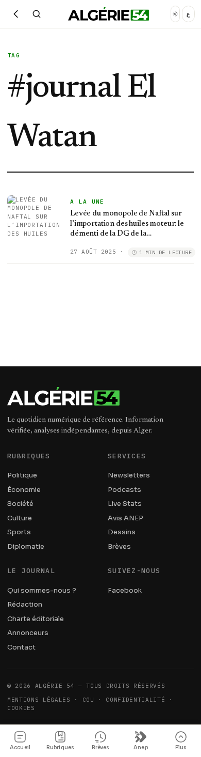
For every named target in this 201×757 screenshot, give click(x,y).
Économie (24, 489)
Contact (21, 647)
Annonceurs (27, 632)
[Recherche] (36, 14)
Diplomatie (25, 546)
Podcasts (124, 489)
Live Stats (125, 503)
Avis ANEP (125, 518)
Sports (19, 532)
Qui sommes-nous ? (41, 590)
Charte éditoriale (35, 618)
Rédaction (24, 604)
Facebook (125, 590)
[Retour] (16, 14)
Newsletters (129, 475)
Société (20, 503)
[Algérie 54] (108, 14)
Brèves (119, 546)
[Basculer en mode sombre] (175, 14)
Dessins (122, 532)
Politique (22, 475)
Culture (19, 518)
